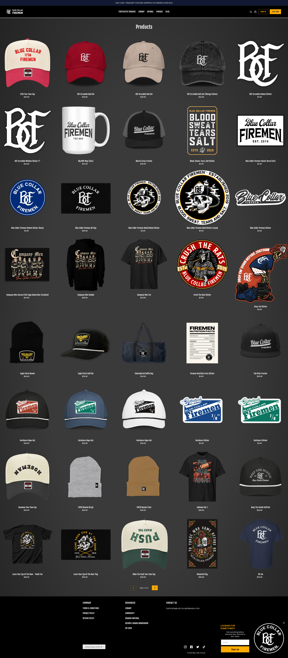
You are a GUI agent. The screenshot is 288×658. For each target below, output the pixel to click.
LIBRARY (128, 608)
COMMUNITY (129, 613)
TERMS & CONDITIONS (91, 608)
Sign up (235, 649)
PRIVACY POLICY (88, 613)
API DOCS (128, 628)
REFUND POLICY (88, 618)
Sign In (263, 12)
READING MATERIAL (132, 618)
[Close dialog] (284, 623)
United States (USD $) (93, 647)
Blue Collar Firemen (199, 653)
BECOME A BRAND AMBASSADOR (136, 623)
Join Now (275, 12)
